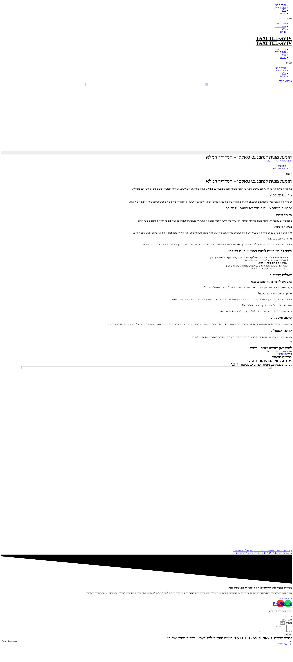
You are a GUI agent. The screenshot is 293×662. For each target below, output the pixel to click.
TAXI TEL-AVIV (274, 38)
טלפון (289, 619)
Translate (287, 644)
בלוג (284, 10)
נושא (289, 631)
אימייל (288, 623)
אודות (283, 13)
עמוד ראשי (280, 5)
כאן (218, 337)
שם (290, 616)
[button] (146, 18)
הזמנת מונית (280, 7)
